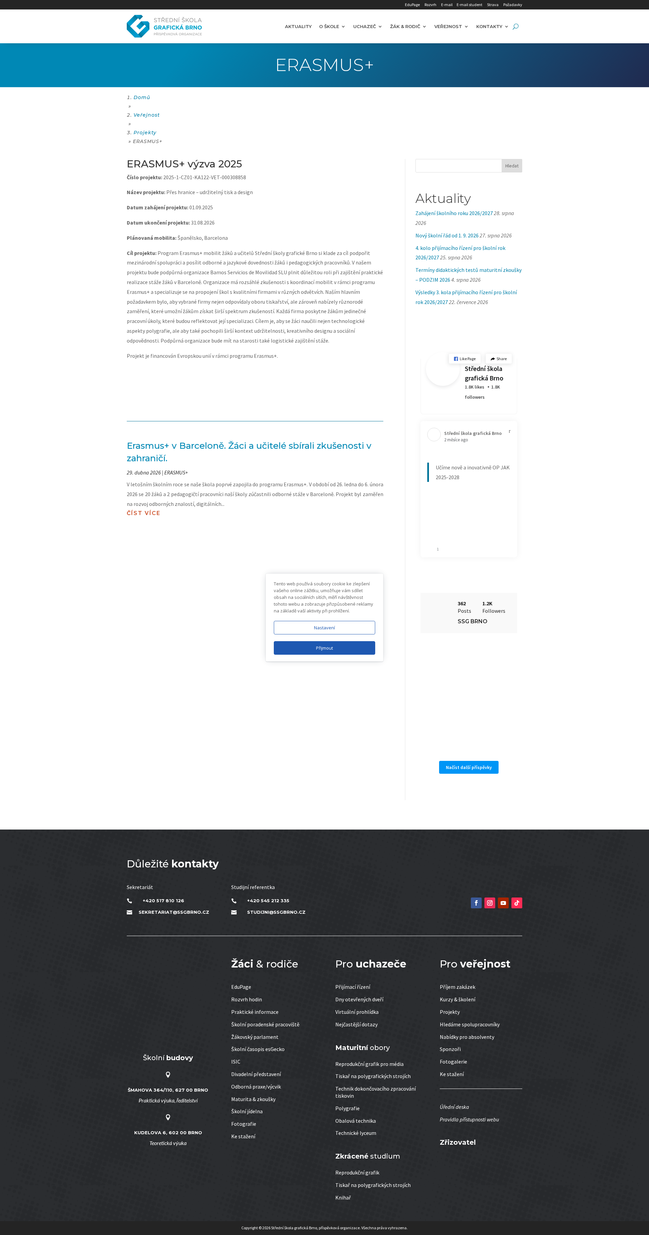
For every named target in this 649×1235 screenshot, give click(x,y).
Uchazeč (364, 26)
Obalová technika (355, 1120)
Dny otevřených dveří (359, 999)
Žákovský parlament (255, 1036)
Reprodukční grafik (357, 1172)
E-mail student (469, 4)
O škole (329, 26)
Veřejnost (448, 26)
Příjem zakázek (457, 986)
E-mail (447, 4)
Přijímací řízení (352, 986)
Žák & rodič (405, 26)
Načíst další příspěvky (469, 767)
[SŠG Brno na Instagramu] (489, 903)
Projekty (450, 1011)
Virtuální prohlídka (357, 1011)
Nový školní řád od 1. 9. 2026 (447, 235)
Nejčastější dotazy (356, 1024)
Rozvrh (430, 4)
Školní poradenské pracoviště (265, 1024)
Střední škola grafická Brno (484, 373)
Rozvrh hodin (246, 999)
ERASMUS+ (176, 472)
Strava (493, 4)
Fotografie (243, 1123)
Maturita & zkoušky (253, 1099)
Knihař (343, 1197)
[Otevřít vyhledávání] (516, 26)
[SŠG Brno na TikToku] (516, 903)
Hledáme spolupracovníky (470, 1024)
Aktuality (298, 26)
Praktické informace (255, 1011)
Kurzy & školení (457, 999)
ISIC (235, 1061)
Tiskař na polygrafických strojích (373, 1076)
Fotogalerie (453, 1061)
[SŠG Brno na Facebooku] (476, 903)
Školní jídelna (247, 1111)
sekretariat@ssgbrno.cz (174, 912)
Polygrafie (347, 1108)
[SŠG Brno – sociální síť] (503, 903)
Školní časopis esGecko (258, 1049)
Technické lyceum (355, 1132)
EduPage (412, 4)
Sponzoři (450, 1049)
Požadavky (512, 4)
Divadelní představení (256, 1074)
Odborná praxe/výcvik (256, 1086)
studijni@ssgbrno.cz (276, 912)
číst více (144, 513)
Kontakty (489, 26)
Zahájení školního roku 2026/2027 (454, 213)
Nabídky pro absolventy (467, 1036)
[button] (465, 359)
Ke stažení (243, 1136)
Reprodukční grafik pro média (369, 1064)
